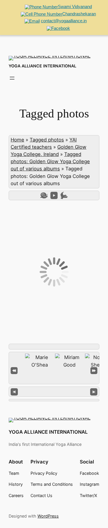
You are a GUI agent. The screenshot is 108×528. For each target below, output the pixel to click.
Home (17, 140)
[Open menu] (12, 78)
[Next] (93, 391)
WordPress (48, 516)
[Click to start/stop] (54, 391)
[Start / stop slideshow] (54, 195)
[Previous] (14, 391)
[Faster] (64, 195)
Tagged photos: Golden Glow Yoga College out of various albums (50, 161)
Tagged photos (47, 140)
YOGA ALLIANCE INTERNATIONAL (42, 65)
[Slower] (44, 195)
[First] (14, 370)
